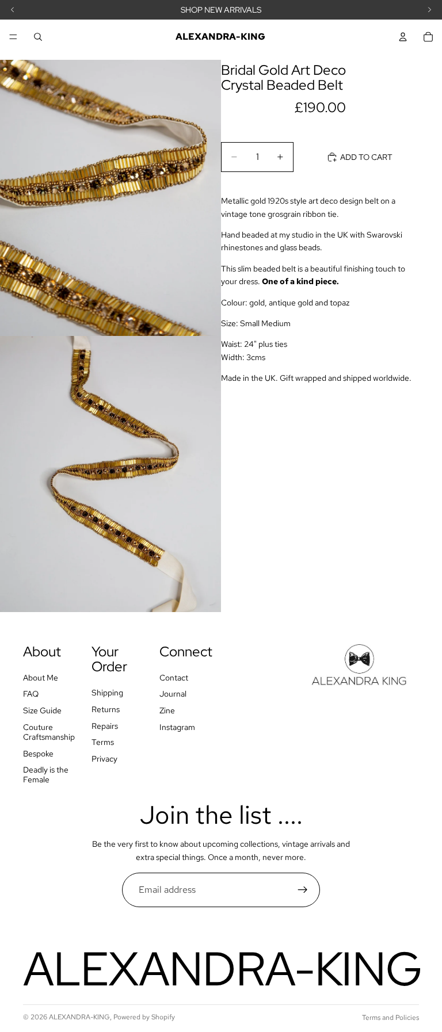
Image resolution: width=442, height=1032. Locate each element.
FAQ (31, 694)
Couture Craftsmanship (49, 732)
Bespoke (38, 753)
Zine (167, 710)
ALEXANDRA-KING (79, 1017)
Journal (172, 694)
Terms (103, 742)
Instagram (177, 727)
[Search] (38, 36)
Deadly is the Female (45, 775)
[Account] (403, 36)
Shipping (107, 692)
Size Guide (42, 710)
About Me (40, 677)
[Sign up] (303, 890)
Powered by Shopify (144, 1017)
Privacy (104, 759)
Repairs (105, 726)
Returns (106, 709)
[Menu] (13, 37)
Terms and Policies (390, 1017)
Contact (173, 677)
